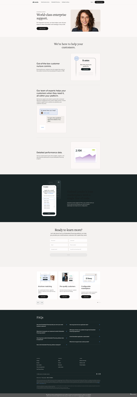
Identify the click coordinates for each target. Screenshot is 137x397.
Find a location (39, 364)
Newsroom (60, 364)
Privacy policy (44, 377)
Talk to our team (99, 2)
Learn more (43, 296)
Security (38, 362)
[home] (35, 2)
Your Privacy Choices (40, 369)
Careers (59, 362)
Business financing (83, 360)
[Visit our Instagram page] (98, 374)
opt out (89, 395)
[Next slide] (41, 302)
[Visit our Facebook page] (96, 374)
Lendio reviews (60, 367)
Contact (38, 360)
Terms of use (39, 377)
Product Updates (82, 364)
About (59, 360)
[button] (45, 2)
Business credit (82, 362)
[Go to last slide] (38, 302)
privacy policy (81, 395)
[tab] (97, 302)
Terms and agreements (40, 367)
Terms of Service (42, 383)
